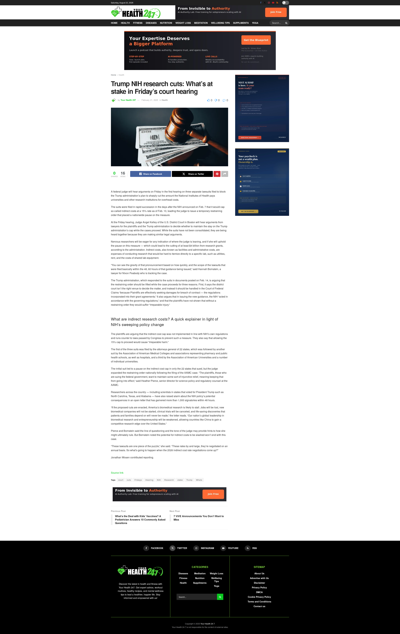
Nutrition (166, 22)
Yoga (255, 22)
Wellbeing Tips (220, 22)
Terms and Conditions (259, 601)
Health (125, 22)
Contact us (259, 606)
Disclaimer (259, 582)
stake (180, 480)
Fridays (138, 480)
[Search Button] (287, 23)
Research (169, 480)
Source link (117, 472)
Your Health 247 (128, 99)
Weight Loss (183, 22)
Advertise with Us (259, 578)
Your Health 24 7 (207, 623)
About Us (259, 573)
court (120, 480)
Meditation (201, 22)
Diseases (151, 22)
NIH (159, 480)
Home (114, 22)
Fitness (137, 22)
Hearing (149, 480)
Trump (189, 480)
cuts (129, 480)
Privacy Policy (259, 587)
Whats (199, 480)
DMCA (259, 592)
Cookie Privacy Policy (259, 596)
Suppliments (241, 22)
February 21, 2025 (150, 99)
